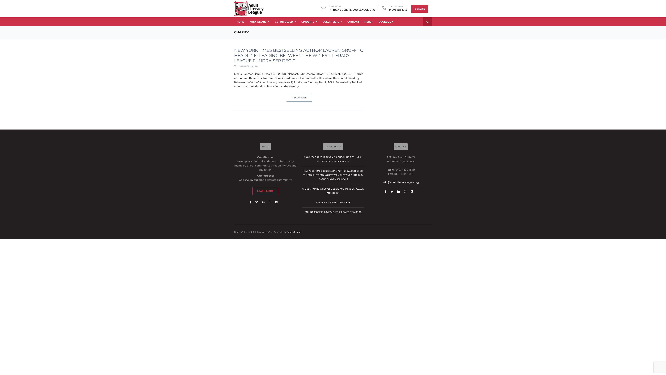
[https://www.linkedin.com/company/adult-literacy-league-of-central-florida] (263, 202)
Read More (299, 97)
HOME (240, 21)
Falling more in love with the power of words (333, 212)
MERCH (368, 21)
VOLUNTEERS (331, 21)
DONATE (420, 8)
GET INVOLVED (284, 21)
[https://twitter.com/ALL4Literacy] (256, 202)
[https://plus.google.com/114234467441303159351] (270, 202)
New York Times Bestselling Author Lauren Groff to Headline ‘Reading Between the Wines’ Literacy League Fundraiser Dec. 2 (299, 55)
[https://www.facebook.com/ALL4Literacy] (250, 202)
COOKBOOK (386, 21)
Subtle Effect (294, 232)
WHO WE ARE (257, 21)
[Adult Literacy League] (249, 8)
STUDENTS (307, 21)
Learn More (265, 191)
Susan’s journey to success (333, 202)
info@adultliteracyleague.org (352, 9)
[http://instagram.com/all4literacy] (276, 202)
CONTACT (353, 21)
